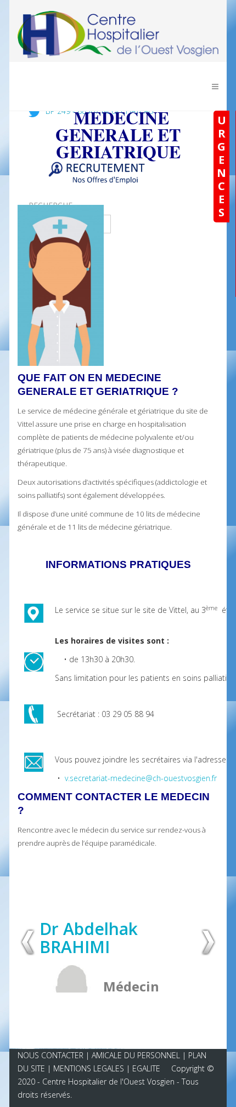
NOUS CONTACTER (50, 1055)
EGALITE (146, 1068)
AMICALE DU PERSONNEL (137, 1055)
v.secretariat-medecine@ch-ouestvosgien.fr (141, 778)
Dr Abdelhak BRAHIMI (89, 937)
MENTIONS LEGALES (88, 1068)
